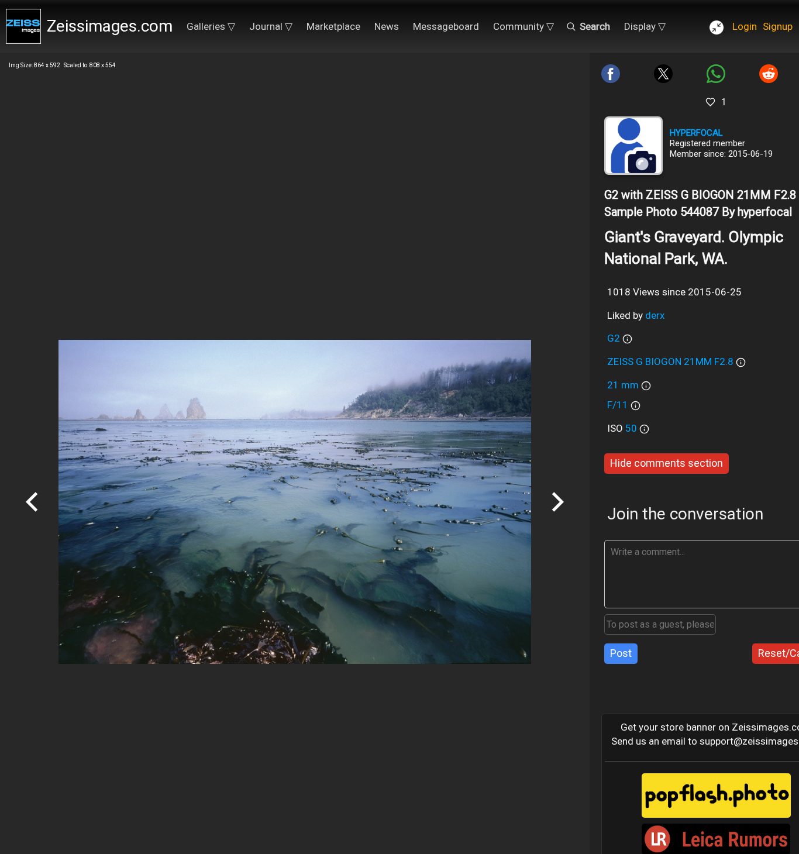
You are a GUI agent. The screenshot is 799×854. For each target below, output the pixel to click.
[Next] (557, 516)
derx (654, 315)
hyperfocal (696, 133)
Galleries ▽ (211, 26)
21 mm (623, 385)
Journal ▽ (270, 26)
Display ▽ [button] (645, 26)
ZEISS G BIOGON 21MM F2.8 (670, 361)
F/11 (617, 405)
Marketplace (333, 26)
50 (632, 428)
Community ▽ (523, 26)
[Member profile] (633, 145)
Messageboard (446, 26)
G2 (613, 338)
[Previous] (32, 516)
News (386, 26)
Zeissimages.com (110, 26)
